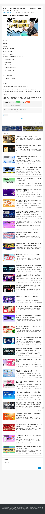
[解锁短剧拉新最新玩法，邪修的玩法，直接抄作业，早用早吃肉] (9, 277)
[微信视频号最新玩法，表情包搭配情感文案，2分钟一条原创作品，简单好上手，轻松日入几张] (9, 373)
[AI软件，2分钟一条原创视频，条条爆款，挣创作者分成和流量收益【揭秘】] (9, 203)
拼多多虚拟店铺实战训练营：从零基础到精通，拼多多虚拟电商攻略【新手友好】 (28, 190)
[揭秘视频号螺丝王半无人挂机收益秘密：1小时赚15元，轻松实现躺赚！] (9, 181)
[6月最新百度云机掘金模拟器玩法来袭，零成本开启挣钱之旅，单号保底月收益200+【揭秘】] (9, 246)
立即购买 (18, 102)
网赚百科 (32, 505)
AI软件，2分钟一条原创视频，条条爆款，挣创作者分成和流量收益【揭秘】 (28, 201)
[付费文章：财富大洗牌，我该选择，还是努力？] (9, 139)
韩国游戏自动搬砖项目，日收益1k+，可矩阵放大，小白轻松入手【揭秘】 (28, 233)
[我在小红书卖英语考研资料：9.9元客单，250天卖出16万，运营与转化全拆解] (9, 329)
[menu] (41, 2)
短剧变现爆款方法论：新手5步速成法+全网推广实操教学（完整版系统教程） (28, 447)
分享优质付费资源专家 (7, 12)
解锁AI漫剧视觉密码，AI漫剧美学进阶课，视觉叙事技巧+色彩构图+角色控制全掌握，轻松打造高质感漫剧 (28, 403)
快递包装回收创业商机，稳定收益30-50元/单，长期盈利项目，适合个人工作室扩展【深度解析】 (29, 425)
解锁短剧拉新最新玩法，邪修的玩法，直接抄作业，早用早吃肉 (28, 275)
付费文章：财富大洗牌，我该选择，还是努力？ (27, 136)
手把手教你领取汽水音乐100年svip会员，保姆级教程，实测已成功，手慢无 (28, 146)
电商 (24, 91)
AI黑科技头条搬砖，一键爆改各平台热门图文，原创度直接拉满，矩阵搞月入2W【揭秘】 (28, 338)
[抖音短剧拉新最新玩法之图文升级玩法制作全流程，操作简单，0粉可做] (9, 288)
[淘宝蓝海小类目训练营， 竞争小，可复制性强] (9, 299)
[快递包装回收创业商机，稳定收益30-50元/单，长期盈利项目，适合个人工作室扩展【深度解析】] (9, 427)
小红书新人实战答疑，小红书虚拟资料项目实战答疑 (28, 306)
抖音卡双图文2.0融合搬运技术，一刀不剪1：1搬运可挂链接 (29, 392)
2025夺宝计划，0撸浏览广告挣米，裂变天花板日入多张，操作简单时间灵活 (28, 414)
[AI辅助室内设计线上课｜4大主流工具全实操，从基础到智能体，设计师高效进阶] (9, 159)
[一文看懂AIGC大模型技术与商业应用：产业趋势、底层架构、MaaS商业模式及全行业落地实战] (9, 214)
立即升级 (27, 102)
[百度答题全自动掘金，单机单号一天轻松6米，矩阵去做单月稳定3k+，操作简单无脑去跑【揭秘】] (9, 170)
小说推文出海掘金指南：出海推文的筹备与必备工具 (28, 265)
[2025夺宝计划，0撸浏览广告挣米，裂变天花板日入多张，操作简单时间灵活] (9, 416)
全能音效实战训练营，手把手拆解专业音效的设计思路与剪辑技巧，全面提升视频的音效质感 (28, 349)
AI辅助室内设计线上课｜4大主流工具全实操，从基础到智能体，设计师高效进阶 (28, 157)
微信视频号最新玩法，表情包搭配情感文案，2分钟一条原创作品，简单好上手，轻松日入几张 (28, 371)
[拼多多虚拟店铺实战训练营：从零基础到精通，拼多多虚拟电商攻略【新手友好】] (9, 192)
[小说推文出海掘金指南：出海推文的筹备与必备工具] (9, 268)
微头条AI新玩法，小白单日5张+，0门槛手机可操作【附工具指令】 (28, 436)
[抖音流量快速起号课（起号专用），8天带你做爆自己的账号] (9, 224)
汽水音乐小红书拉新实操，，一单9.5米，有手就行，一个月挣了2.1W (28, 255)
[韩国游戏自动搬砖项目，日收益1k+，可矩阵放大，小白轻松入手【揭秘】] (9, 235)
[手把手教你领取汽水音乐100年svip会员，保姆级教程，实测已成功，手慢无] (9, 148)
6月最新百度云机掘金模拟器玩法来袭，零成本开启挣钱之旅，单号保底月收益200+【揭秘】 (28, 244)
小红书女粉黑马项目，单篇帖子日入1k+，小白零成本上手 (28, 360)
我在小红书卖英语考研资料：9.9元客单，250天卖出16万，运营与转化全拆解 (29, 327)
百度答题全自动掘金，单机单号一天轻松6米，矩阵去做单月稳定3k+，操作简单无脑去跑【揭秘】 (28, 168)
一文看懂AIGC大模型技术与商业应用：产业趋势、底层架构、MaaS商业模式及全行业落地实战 (29, 211)
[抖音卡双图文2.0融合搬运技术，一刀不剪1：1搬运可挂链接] (9, 394)
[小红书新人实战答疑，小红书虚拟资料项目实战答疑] (9, 309)
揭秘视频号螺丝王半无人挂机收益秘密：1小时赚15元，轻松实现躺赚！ (28, 179)
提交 (39, 467)
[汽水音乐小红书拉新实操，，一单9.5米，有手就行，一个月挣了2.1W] (9, 257)
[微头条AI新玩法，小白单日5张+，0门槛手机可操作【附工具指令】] (9, 438)
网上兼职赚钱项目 (13, 505)
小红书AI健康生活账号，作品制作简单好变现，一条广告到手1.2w (28, 382)
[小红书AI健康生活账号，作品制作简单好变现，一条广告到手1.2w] (9, 384)
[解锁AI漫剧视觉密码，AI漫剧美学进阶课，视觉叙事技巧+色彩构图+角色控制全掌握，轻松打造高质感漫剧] (9, 405)
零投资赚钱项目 (27, 12)
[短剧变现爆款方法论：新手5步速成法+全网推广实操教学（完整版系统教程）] (9, 449)
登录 (4, 467)
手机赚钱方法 (20, 505)
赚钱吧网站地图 (26, 505)
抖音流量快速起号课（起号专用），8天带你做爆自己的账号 (28, 222)
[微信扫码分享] (33, 123)
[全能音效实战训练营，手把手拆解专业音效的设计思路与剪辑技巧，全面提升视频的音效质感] (9, 351)
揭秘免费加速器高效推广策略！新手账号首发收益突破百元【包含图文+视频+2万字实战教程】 (28, 316)
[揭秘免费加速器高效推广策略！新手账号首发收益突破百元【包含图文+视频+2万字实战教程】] (9, 318)
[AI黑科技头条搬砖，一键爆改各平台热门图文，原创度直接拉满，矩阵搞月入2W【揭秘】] (9, 340)
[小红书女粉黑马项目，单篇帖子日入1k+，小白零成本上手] (9, 362)
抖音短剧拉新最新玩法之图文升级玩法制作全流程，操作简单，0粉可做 (28, 286)
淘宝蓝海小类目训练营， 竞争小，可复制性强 (27, 297)
